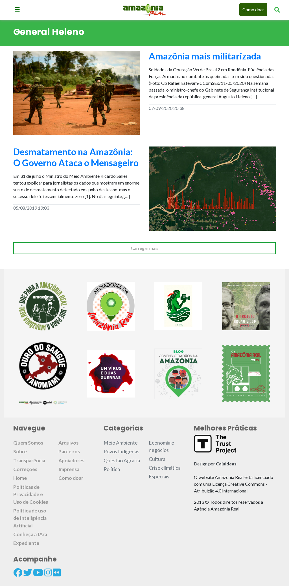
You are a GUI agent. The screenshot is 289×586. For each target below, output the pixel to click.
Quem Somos (28, 443)
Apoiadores (71, 460)
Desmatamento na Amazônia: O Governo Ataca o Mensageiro (76, 157)
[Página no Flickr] (57, 572)
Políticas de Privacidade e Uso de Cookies (30, 494)
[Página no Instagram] (48, 572)
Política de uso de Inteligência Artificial (30, 518)
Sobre (20, 451)
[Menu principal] (17, 9)
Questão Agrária (122, 460)
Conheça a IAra (30, 534)
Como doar (253, 9)
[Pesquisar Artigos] (277, 9)
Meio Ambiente (121, 443)
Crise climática (165, 468)
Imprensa (68, 469)
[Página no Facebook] (17, 572)
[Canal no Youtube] (38, 572)
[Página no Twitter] (27, 572)
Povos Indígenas (121, 451)
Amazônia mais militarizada (205, 55)
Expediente (26, 543)
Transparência (29, 460)
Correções (25, 469)
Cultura (157, 459)
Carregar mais (144, 248)
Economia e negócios (161, 446)
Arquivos (68, 443)
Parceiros (69, 451)
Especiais (159, 477)
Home (20, 478)
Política (112, 469)
